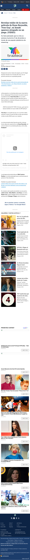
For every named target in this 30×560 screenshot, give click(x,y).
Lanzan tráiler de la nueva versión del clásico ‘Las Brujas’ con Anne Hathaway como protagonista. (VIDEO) (14, 185)
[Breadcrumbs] (2, 13)
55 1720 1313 (17, 533)
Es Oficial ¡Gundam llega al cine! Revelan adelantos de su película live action (22, 264)
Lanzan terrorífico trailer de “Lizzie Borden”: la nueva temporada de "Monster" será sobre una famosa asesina (22, 279)
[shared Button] (7, 69)
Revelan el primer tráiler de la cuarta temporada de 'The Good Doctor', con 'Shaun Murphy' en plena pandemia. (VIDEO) (14, 83)
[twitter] (12, 518)
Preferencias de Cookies (14, 538)
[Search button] (27, 5)
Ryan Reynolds (20, 167)
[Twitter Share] (4, 69)
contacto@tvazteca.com (20, 531)
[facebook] (16, 518)
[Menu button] (3, 5)
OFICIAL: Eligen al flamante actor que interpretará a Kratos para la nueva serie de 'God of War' (23, 248)
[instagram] (14, 518)
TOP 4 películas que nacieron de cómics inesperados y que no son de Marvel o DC (23, 295)
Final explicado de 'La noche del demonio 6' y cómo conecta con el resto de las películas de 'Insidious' (22, 233)
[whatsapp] (18, 518)
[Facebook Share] (2, 69)
